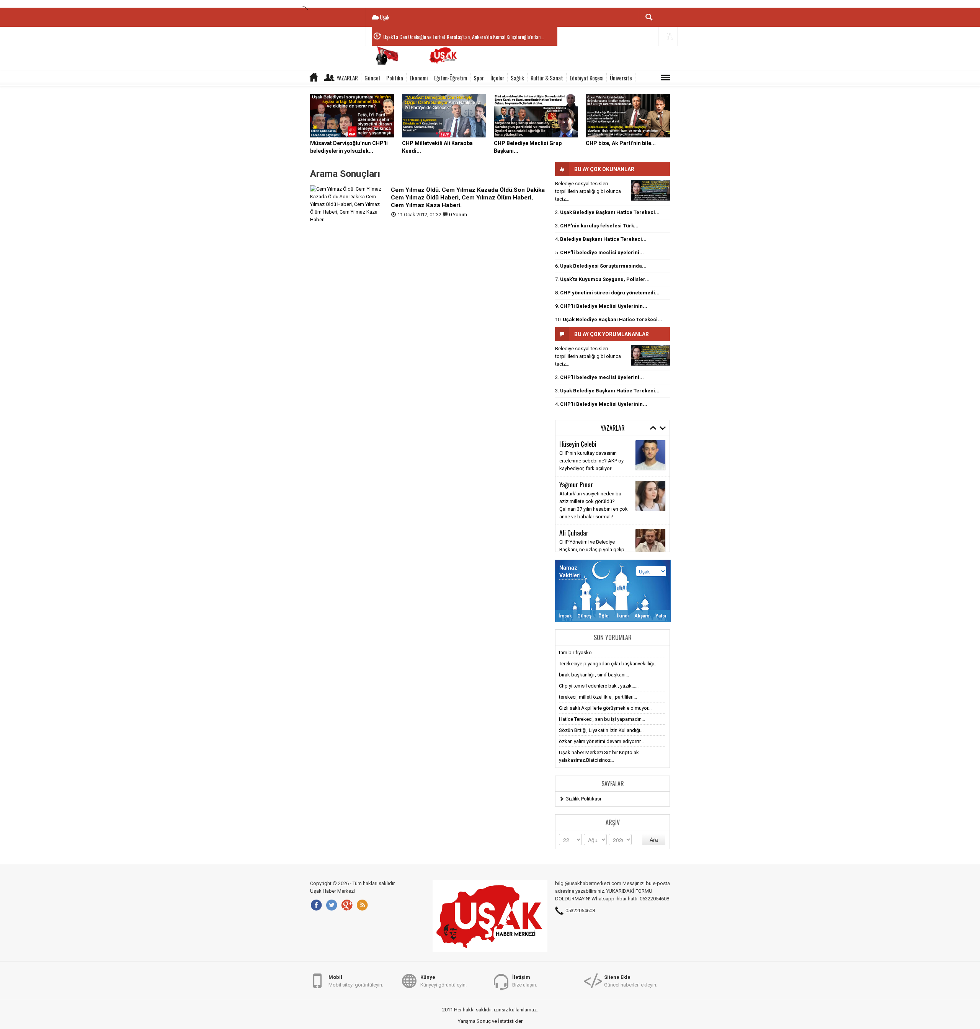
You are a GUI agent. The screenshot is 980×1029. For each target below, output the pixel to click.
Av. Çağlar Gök (577, 536)
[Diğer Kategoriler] (665, 77)
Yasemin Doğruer (580, 492)
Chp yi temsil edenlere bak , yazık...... (599, 686)
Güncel (372, 78)
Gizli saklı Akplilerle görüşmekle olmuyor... (605, 708)
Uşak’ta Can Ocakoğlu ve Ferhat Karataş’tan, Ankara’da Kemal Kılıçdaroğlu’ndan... (463, 37)
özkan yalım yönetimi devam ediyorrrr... (601, 741)
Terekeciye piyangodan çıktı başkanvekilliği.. (607, 663)
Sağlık (517, 78)
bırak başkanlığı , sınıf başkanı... (594, 675)
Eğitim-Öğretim (450, 78)
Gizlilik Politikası (583, 799)
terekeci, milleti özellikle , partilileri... (598, 697)
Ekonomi (419, 78)
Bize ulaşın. (524, 981)
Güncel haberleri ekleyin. (630, 981)
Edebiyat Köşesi (586, 78)
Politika (394, 78)
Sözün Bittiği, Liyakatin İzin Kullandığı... (601, 730)
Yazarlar (347, 78)
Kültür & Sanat (547, 78)
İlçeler (497, 78)
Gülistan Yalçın (578, 444)
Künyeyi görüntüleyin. (443, 981)
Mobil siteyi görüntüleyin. (355, 981)
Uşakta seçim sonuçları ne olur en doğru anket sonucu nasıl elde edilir (593, 508)
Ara (654, 839)
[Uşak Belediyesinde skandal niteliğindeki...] (650, 190)
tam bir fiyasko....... (579, 652)
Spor (479, 78)
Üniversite (621, 78)
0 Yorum (458, 214)
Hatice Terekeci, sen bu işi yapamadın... (602, 719)
